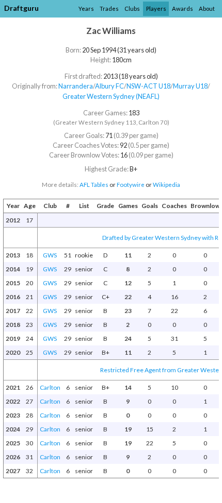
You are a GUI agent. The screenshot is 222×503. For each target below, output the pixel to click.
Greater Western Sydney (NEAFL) (111, 96)
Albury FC (109, 86)
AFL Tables (94, 184)
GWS (50, 255)
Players (156, 8)
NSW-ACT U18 (148, 86)
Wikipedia (166, 184)
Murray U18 (190, 86)
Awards (182, 8)
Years (86, 8)
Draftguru (21, 8)
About (207, 8)
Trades (109, 8)
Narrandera (75, 86)
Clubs (132, 8)
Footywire (131, 184)
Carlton (50, 387)
